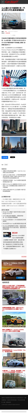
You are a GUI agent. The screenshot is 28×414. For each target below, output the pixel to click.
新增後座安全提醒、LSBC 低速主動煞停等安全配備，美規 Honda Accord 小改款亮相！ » (14, 205)
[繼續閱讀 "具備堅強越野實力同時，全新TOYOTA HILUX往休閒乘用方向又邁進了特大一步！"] (14, 320)
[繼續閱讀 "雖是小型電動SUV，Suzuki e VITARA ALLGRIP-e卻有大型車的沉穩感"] (14, 340)
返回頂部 (23, 256)
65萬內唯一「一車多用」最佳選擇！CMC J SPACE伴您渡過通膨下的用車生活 (13, 371)
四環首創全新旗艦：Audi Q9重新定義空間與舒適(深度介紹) (14, 181)
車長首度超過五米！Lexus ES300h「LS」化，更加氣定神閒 (14, 350)
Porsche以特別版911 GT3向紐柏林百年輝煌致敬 (14, 220)
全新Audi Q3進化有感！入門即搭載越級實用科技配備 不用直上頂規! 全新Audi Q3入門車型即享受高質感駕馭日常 (14, 176)
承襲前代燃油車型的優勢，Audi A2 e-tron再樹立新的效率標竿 (14, 171)
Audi (6, 164)
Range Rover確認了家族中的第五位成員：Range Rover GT (14, 212)
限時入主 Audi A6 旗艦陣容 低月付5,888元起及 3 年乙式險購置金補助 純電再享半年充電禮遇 (14, 185)
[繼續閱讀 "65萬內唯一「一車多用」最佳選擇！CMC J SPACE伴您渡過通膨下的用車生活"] (14, 381)
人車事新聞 (7, 33)
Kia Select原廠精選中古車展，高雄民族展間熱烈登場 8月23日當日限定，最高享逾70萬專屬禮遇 (14, 227)
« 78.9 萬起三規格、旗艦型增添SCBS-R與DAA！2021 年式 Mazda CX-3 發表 (13, 200)
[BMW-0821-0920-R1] (14, 270)
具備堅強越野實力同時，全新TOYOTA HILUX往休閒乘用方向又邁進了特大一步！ (13, 309)
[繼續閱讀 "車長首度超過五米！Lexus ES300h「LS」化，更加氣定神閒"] (14, 361)
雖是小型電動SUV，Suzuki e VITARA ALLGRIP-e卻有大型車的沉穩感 (13, 330)
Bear (6, 31)
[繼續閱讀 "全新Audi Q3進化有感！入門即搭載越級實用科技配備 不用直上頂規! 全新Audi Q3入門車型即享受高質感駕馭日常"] (14, 298)
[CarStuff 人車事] (12, 0)
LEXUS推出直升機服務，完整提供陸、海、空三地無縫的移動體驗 (13, 216)
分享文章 (4, 157)
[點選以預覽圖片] (13, 21)
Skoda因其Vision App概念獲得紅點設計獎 (14, 223)
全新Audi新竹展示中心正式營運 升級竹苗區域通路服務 (14, 190)
